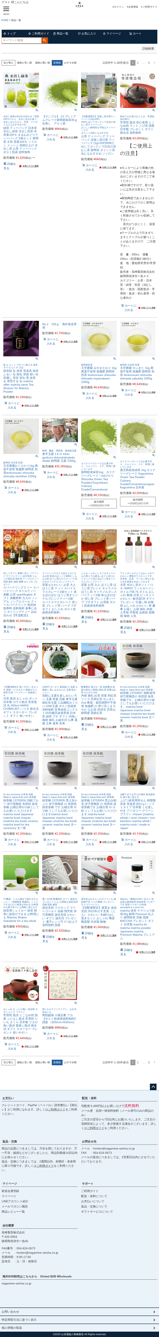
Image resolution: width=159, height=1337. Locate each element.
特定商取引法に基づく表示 (19, 1319)
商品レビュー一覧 (13, 1211)
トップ (11, 33)
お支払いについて (92, 1201)
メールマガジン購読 (15, 1206)
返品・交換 (9, 1141)
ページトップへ (153, 1087)
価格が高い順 (42, 62)
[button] (154, 63)
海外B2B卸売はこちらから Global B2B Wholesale (38, 1276)
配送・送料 (89, 1098)
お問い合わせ (10, 1311)
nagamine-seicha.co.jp (16, 1283)
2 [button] (138, 62)
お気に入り (89, 33)
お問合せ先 (89, 1141)
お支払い (8, 1098)
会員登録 (133, 6)
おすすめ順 (70, 62)
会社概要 (8, 1225)
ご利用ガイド (149, 6)
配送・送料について (94, 1196)
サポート (88, 1183)
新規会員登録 (10, 1191)
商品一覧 (62, 33)
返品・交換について (94, 1206)
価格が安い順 (24, 62)
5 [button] (149, 62)
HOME (4, 20)
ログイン (119, 6)
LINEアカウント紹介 (15, 1201)
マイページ (113, 33)
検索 (44, 40)
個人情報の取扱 (12, 1327)
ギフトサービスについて (97, 1211)
